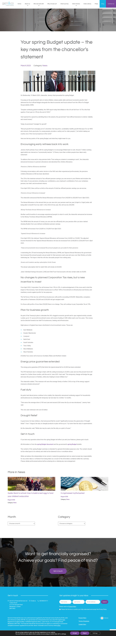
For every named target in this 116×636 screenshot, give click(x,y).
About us (27, 3)
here (63, 620)
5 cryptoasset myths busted (72, 493)
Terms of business (84, 621)
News (44, 66)
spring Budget (72, 444)
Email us (33, 601)
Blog (102, 3)
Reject (85, 633)
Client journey (64, 3)
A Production (104, 618)
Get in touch (58, 571)
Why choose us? (52, 3)
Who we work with (39, 3)
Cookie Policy (82, 624)
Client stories (76, 3)
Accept (75, 633)
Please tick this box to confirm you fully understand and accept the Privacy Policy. (84, 609)
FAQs (96, 3)
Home (19, 3)
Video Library (87, 3)
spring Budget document (45, 444)
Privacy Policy (72, 607)
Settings (95, 633)
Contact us (111, 3)
